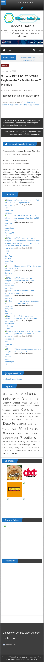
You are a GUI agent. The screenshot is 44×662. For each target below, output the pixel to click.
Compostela (18, 413)
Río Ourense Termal (30, 447)
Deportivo (21, 424)
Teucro (6, 453)
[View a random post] (40, 50)
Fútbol (23, 429)
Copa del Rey (20, 416)
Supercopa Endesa (23, 450)
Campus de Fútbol (30, 403)
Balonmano (30, 399)
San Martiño (8, 450)
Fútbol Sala (35, 429)
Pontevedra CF (9, 441)
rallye (17, 447)
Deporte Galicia (22, 26)
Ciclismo (27, 409)
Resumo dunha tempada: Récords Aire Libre (21, 151)
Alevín (5, 394)
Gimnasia (8, 433)
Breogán (16, 403)
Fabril (13, 429)
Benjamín (7, 403)
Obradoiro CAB (10, 438)
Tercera (37, 450)
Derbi (30, 424)
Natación (35, 433)
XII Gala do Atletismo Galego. (15, 160)
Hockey (19, 433)
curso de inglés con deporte (20, 419)
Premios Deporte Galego (20, 444)
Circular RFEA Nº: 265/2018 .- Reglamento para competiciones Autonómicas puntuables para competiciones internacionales (21, 122)
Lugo (27, 433)
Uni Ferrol (15, 453)
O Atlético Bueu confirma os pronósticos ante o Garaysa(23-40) (26, 217)
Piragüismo (28, 438)
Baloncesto (11, 399)
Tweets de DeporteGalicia (12, 379)
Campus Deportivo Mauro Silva (16, 406)
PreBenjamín (23, 441)
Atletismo (5, 65)
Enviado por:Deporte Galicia (12, 90)
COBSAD (7, 413)
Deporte (9, 423)
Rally (11, 447)
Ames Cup (14, 394)
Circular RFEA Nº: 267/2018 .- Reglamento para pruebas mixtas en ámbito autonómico (23, 133)
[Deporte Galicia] (4, 50)
